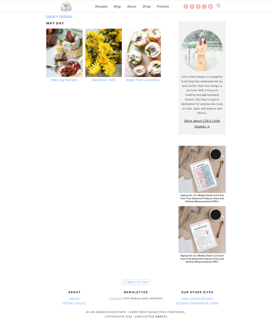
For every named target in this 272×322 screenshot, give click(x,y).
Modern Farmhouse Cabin (197, 303)
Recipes (101, 6)
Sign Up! (115, 298)
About (131, 6)
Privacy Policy (74, 303)
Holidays (65, 16)
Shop (147, 6)
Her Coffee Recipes (197, 298)
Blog (117, 6)
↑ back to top (136, 282)
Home (50, 16)
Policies (163, 6)
